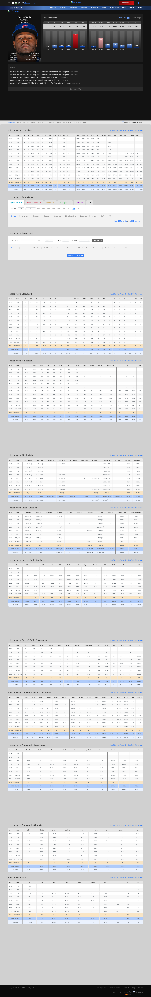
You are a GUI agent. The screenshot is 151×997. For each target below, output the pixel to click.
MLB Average (134, 221)
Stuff (102, 216)
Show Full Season (75, 255)
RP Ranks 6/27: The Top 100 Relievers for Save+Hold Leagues (45, 83)
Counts (94, 216)
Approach (77, 122)
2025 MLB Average (135, 130)
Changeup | (65, 203)
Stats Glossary (137, 122)
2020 (48, 209)
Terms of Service (114, 988)
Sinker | (50, 203)
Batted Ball (67, 122)
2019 (43, 209)
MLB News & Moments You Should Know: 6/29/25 (39, 80)
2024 (68, 209)
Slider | (79, 203)
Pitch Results (48, 248)
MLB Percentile (120, 221)
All (89, 203)
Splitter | (16, 203)
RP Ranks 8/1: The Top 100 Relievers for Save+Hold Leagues (44, 74)
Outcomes (57, 216)
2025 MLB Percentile (118, 130)
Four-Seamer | (34, 203)
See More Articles (75, 89)
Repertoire (21, 122)
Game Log (31, 122)
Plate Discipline (70, 216)
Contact (46, 216)
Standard (41, 122)
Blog (133, 988)
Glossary (140, 988)
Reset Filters (98, 240)
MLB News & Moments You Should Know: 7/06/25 (39, 77)
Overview (11, 122)
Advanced (50, 122)
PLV (84, 122)
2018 (38, 209)
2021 (53, 209)
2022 (58, 209)
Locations (83, 216)
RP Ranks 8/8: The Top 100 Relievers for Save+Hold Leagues (44, 71)
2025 (74, 209)
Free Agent (24, 22)
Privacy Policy (101, 988)
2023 (63, 209)
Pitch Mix (36, 248)
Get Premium (126, 3)
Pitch (59, 122)
